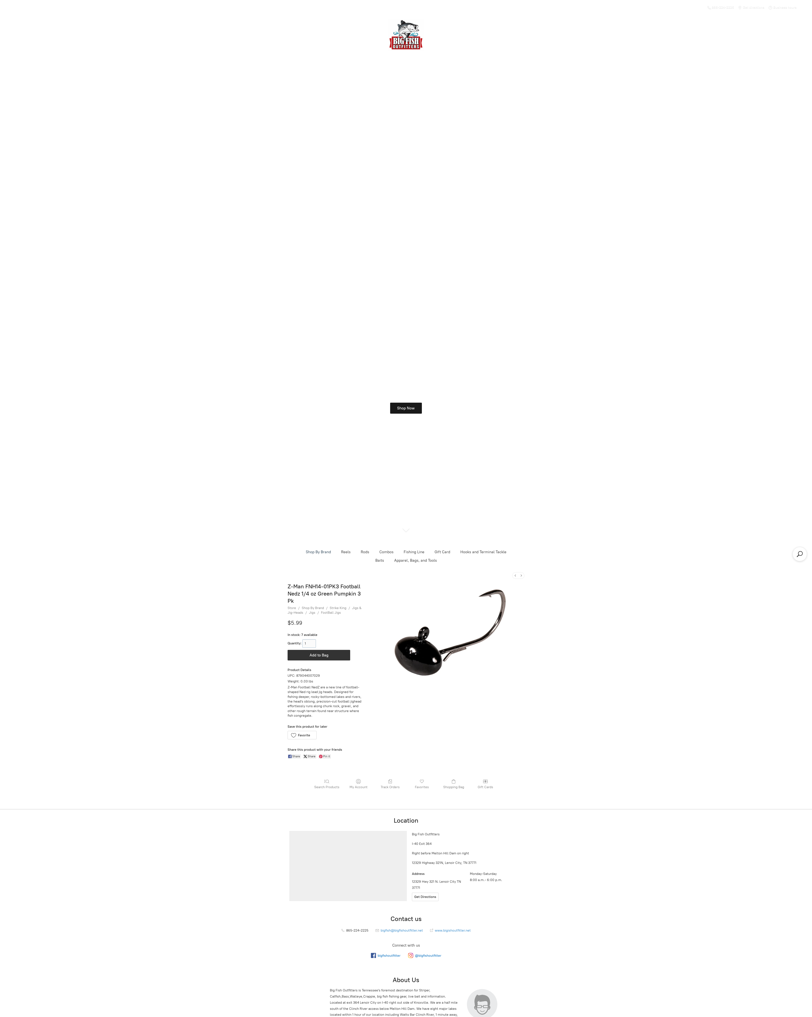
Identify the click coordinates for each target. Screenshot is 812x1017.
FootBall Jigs (331, 613)
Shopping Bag (453, 787)
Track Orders (390, 787)
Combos (386, 552)
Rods (365, 552)
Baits (379, 560)
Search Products (326, 787)
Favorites (422, 787)
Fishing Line (414, 552)
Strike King (338, 608)
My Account (359, 787)
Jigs (312, 613)
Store (292, 608)
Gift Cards (485, 787)
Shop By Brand (318, 552)
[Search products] (800, 554)
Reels (346, 552)
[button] (302, 735)
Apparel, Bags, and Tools (415, 560)
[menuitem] (515, 575)
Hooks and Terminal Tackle (483, 552)
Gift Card (442, 552)
